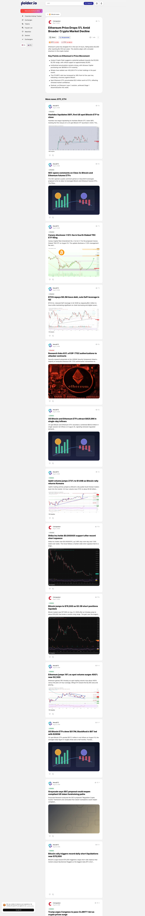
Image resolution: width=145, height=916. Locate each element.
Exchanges (28, 20)
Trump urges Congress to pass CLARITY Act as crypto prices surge (71, 913)
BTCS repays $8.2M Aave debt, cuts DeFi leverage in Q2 (73, 298)
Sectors (27, 35)
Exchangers (29, 39)
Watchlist (28, 31)
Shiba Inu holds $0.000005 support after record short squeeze (72, 536)
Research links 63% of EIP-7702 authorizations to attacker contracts (72, 354)
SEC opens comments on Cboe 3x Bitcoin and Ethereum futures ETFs (70, 174)
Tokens (27, 24)
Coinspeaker (57, 21)
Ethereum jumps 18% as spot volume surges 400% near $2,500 (73, 675)
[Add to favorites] (49, 155)
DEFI (92, 120)
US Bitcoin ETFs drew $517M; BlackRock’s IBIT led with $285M (72, 732)
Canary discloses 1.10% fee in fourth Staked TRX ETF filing (72, 236)
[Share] (53, 155)
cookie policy (30, 905)
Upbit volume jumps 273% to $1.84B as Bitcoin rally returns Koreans (73, 482)
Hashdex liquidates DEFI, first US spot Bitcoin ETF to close (73, 115)
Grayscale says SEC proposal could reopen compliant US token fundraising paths (69, 792)
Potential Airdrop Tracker (33, 16)
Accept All (18, 910)
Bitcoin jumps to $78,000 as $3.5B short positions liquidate (73, 607)
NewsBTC (56, 105)
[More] (98, 37)
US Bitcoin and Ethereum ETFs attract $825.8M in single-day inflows (72, 420)
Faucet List (28, 28)
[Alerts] (97, 3)
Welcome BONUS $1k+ (32, 11)
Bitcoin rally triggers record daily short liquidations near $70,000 (73, 855)
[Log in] (101, 3)
